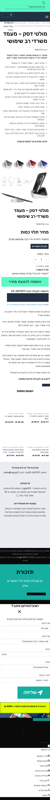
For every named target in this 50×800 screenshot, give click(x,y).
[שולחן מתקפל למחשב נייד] (12, 403)
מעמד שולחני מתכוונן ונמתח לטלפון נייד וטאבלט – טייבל (13, 451)
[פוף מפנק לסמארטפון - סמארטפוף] (37, 436)
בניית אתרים (10, 557)
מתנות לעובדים (33, 23)
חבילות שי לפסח (27, 515)
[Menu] (47, 16)
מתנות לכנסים (12, 508)
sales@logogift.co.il (14, 472)
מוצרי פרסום (39, 508)
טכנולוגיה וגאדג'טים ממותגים (15, 23)
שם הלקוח (46, 623)
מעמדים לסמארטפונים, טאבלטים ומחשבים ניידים (32, 26)
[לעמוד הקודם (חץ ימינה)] (47, 736)
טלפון (48, 649)
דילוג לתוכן (45, 742)
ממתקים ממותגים (37, 512)
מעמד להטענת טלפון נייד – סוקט (38, 417)
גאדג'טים (25, 512)
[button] (49, 746)
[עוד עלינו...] (22, 495)
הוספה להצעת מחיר (25, 282)
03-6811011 (34, 472)
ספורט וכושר (40, 515)
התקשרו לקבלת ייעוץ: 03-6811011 (30, 291)
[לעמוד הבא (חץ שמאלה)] (39, 736)
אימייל (47, 662)
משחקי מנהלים (12, 512)
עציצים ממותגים (11, 515)
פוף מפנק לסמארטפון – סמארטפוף (40, 451)
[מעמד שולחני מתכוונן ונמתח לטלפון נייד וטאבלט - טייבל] (12, 436)
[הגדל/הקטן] (39, 724)
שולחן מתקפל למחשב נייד (14, 416)
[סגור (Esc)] (47, 724)
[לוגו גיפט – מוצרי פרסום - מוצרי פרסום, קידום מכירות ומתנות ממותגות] (25, 17)
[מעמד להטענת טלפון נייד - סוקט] (37, 403)
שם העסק (46, 636)
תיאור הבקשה (44, 675)
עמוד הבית (46, 23)
